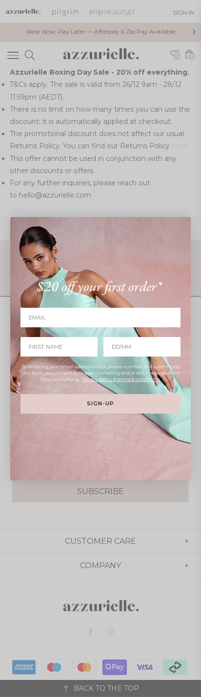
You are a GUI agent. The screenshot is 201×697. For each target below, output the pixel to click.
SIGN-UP (100, 403)
